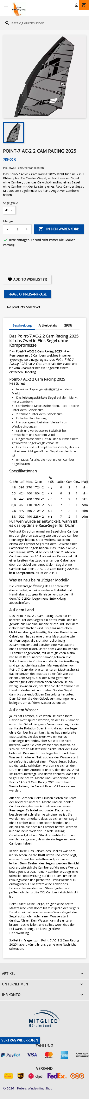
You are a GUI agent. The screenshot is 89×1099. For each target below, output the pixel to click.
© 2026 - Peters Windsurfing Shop (27, 1088)
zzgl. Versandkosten (31, 168)
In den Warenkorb (58, 229)
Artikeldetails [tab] (48, 325)
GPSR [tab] (68, 325)
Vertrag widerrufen (19, 1040)
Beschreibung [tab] (22, 325)
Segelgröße (10, 203)
